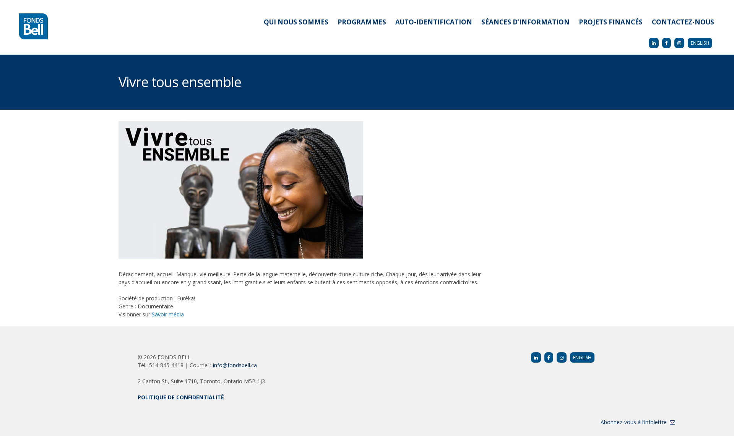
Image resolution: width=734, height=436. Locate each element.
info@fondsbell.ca (235, 365)
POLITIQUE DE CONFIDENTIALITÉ (181, 397)
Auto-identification (433, 22)
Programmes (362, 22)
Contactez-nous (683, 22)
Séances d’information (525, 22)
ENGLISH (700, 43)
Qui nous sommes (296, 22)
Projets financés (611, 22)
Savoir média (168, 314)
